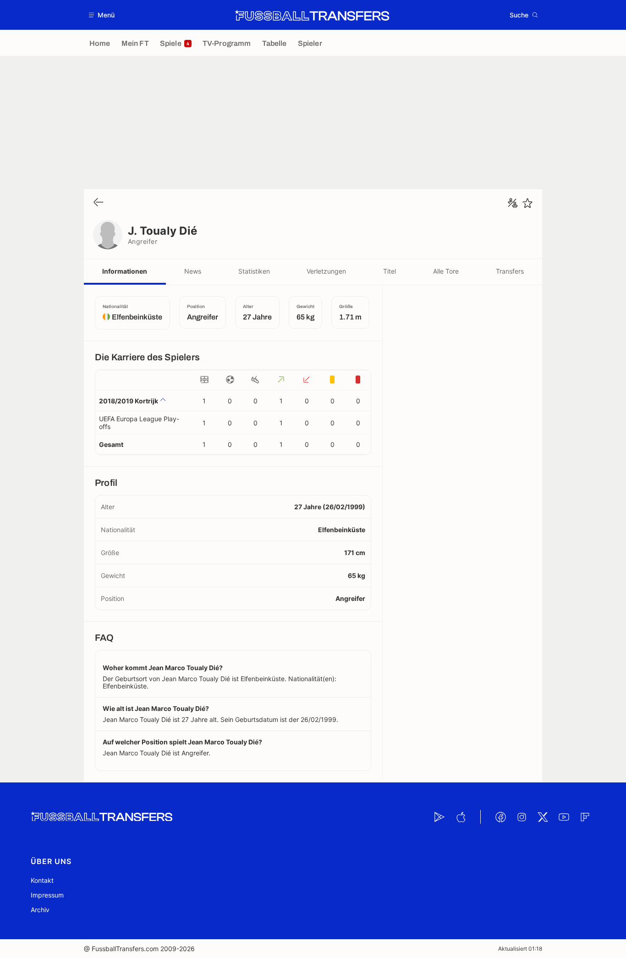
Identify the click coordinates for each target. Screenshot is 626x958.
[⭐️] (527, 203)
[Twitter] (542, 817)
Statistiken (254, 271)
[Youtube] (564, 817)
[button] (102, 14)
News (192, 271)
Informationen (124, 271)
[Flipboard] (585, 817)
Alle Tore (446, 271)
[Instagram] (521, 817)
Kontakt (42, 880)
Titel (389, 271)
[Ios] (460, 817)
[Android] (439, 817)
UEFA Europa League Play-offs (139, 422)
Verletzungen (326, 271)
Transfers (510, 271)
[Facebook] (500, 817)
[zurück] (98, 203)
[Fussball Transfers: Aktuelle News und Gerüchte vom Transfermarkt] (312, 15)
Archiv (40, 910)
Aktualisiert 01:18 (520, 948)
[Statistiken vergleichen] (512, 203)
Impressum (47, 895)
